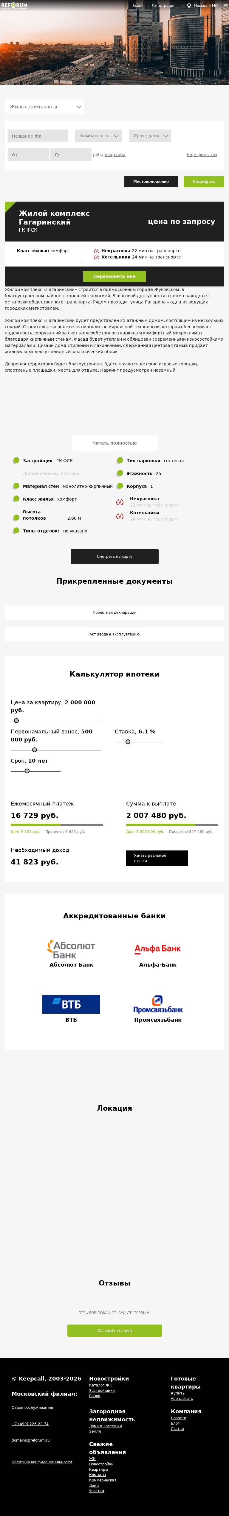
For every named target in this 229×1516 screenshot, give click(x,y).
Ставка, (135, 731)
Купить (178, 1393)
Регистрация (163, 6)
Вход (136, 6)
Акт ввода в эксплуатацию (114, 634)
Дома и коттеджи (105, 1426)
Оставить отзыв (114, 1330)
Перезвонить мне (114, 276)
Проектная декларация (114, 612)
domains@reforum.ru (31, 1440)
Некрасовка (116, 250)
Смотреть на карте (114, 556)
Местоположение (151, 182)
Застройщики (102, 1391)
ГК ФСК (28, 230)
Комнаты (97, 1475)
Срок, (29, 761)
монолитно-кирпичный (88, 486)
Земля (95, 1431)
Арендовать (182, 1399)
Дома (94, 1486)
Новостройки (101, 1464)
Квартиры (98, 1469)
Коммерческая (102, 1480)
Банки (94, 1396)
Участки (96, 1491)
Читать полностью (114, 443)
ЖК (92, 1459)
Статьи (177, 1429)
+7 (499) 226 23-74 (30, 1424)
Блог (175, 1423)
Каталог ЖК (100, 1385)
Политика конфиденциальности (42, 1462)
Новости (178, 1418)
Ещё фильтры (202, 154)
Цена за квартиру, (53, 706)
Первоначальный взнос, (52, 735)
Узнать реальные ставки (150, 858)
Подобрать (204, 182)
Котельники (116, 257)
